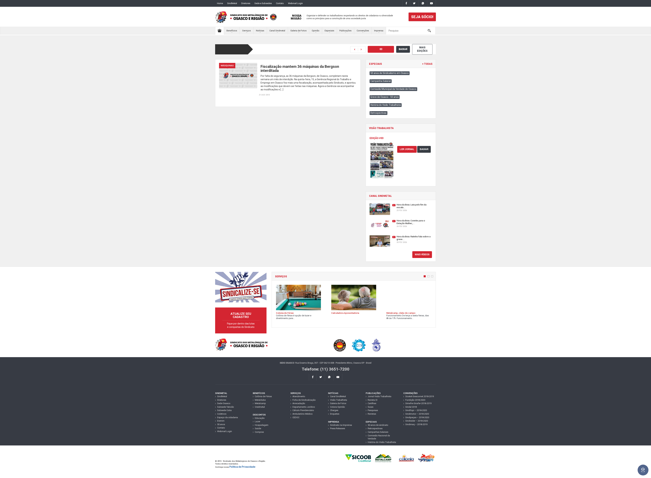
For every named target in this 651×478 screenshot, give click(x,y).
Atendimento (298, 396)
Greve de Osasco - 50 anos (384, 97)
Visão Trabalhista (338, 400)
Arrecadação (298, 403)
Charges (334, 410)
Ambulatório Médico (302, 414)
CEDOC (295, 417)
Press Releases (337, 428)
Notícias (260, 30)
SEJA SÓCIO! (422, 17)
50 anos (221, 424)
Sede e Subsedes (263, 3)
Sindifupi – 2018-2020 (416, 410)
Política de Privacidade (242, 466)
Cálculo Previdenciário (303, 410)
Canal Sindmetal (277, 30)
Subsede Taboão (225, 407)
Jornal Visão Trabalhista (379, 396)
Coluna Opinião (337, 407)
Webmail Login (295, 3)
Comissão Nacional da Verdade (379, 437)
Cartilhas (372, 403)
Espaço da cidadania (227, 417)
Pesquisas (373, 410)
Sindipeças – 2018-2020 (417, 417)
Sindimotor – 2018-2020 (417, 414)
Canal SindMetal (338, 396)
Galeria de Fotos (298, 30)
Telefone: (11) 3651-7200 (325, 369)
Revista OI (372, 400)
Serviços (246, 30)
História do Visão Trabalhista (385, 105)
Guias (370, 407)
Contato (280, 3)
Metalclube (260, 400)
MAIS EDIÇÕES (422, 49)
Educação (260, 418)
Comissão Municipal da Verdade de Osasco (393, 89)
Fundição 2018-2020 (415, 400)
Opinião (315, 30)
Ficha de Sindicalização (304, 400)
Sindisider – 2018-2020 (416, 421)
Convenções (363, 30)
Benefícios (231, 30)
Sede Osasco (223, 403)
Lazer (257, 421)
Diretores (245, 3)
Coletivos (221, 414)
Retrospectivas (378, 113)
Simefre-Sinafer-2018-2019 (418, 403)
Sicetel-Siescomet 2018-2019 (419, 396)
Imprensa (378, 30)
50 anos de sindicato (378, 425)
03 (381, 49)
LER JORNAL (407, 149)
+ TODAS (427, 64)
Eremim (220, 421)
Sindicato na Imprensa (341, 425)
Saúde (258, 428)
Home (220, 3)
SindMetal (232, 3)
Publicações (345, 30)
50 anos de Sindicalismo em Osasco (389, 73)
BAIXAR (403, 49)
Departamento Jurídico (303, 407)
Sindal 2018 (411, 407)
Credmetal (260, 407)
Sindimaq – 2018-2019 (416, 424)
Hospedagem (261, 425)
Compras (259, 432)
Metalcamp (260, 403)
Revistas (372, 414)
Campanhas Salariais (378, 432)
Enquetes (334, 414)
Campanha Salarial (380, 81)
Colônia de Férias (263, 396)
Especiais (329, 30)
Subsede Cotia (224, 410)
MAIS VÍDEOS (422, 254)
